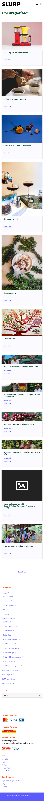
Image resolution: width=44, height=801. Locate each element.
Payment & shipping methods (12, 781)
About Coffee (8, 596)
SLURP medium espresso (13, 648)
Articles (5, 593)
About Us (5, 759)
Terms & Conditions (8, 771)
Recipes (6, 614)
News (6, 610)
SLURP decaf (8, 631)
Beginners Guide (9, 601)
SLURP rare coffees (9, 679)
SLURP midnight (9, 653)
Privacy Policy (6, 768)
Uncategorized (8, 683)
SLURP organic (9, 661)
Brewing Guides (9, 605)
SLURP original (8, 675)
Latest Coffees (8, 618)
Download (7, 371)
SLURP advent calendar (11, 670)
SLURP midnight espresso (13, 657)
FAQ (3, 784)
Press (3, 762)
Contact (4, 765)
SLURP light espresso (11, 639)
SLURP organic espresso (12, 666)
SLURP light (8, 635)
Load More (22, 572)
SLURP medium (9, 644)
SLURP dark (8, 622)
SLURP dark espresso (11, 626)
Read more (7, 60)
